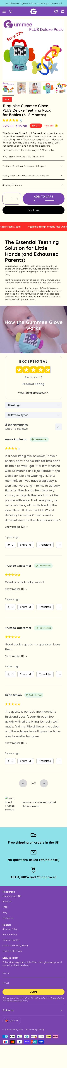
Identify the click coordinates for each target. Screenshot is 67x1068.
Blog (4, 912)
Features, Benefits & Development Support (23, 166)
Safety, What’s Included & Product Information (25, 175)
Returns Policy (9, 934)
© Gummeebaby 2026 (12, 1029)
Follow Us (8, 1010)
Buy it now (34, 210)
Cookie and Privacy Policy (15, 945)
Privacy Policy (57, 998)
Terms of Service (10, 940)
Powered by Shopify (35, 1029)
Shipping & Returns (12, 185)
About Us (7, 901)
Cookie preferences (12, 951)
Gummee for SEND (11, 896)
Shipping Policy (9, 929)
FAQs (5, 907)
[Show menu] (4, 11)
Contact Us (8, 918)
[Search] (10, 11)
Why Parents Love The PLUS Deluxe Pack (23, 156)
